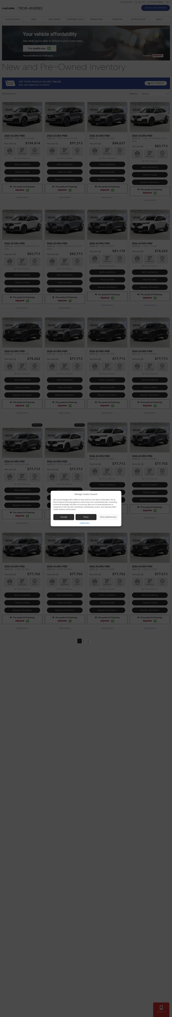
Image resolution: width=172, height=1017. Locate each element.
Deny (86, 517)
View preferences (108, 517)
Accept (63, 517)
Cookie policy (85, 523)
